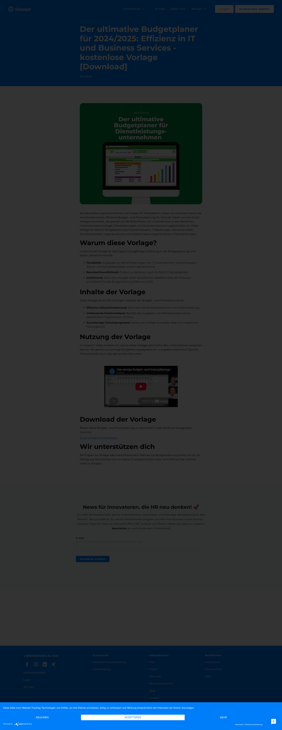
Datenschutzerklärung (253, 724)
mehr (223, 717)
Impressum (239, 724)
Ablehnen (42, 717)
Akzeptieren (133, 717)
